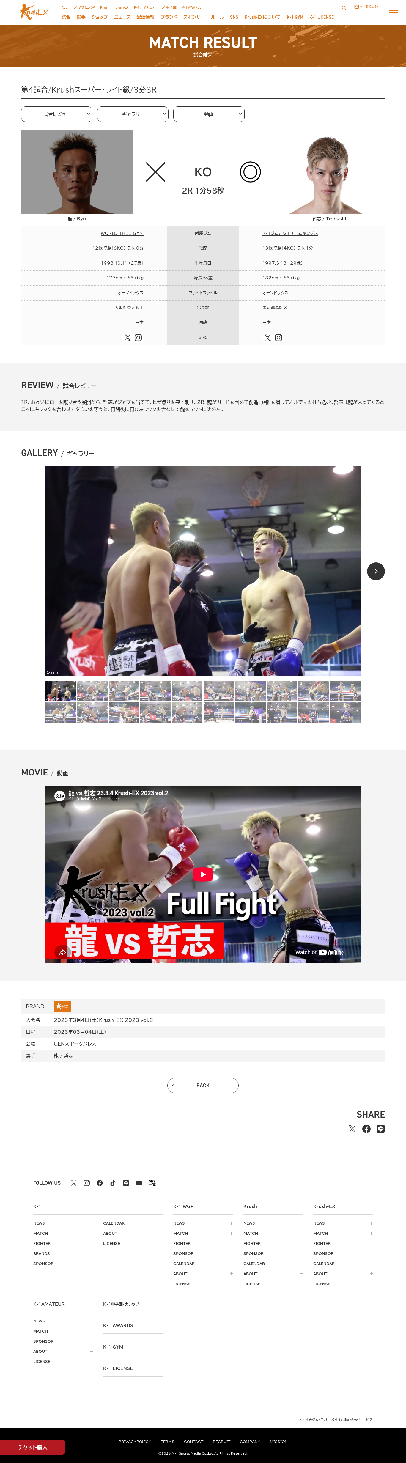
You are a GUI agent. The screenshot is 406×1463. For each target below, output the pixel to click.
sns (234, 17)
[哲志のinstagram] (278, 337)
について (263, 17)
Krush (104, 8)
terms (167, 1441)
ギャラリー (133, 114)
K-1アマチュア (144, 8)
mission (279, 1441)
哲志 (68, 1055)
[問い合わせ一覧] (358, 6)
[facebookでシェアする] (366, 1129)
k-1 (121, 1304)
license (111, 1243)
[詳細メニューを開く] (393, 12)
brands (41, 1253)
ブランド (168, 17)
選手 (81, 17)
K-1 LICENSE (321, 17)
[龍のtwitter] (127, 337)
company (250, 1441)
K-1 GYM (295, 17)
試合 (66, 17)
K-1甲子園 (168, 8)
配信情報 (145, 17)
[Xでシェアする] (352, 1129)
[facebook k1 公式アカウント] (100, 1183)
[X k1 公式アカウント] (73, 1183)
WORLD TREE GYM (122, 233)
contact (193, 1441)
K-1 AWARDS (192, 8)
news (39, 1223)
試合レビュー (56, 114)
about (110, 1233)
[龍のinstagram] (138, 337)
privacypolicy (135, 1441)
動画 (209, 114)
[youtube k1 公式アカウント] (139, 1183)
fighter (42, 1243)
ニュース (122, 17)
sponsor (43, 1263)
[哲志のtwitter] (267, 337)
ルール (217, 17)
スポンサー (194, 17)
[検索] (346, 7)
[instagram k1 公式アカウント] (86, 1183)
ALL (64, 8)
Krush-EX (121, 8)
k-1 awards (118, 1326)
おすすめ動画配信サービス (352, 1419)
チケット (33, 1447)
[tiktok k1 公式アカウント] (113, 1183)
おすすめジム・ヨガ (312, 1419)
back (203, 1085)
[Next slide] (376, 571)
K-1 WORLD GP (84, 8)
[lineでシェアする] (381, 1129)
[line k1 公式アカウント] (126, 1183)
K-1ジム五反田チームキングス (290, 233)
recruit (221, 1441)
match (40, 1233)
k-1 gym (113, 1347)
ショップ (100, 17)
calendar (114, 1223)
